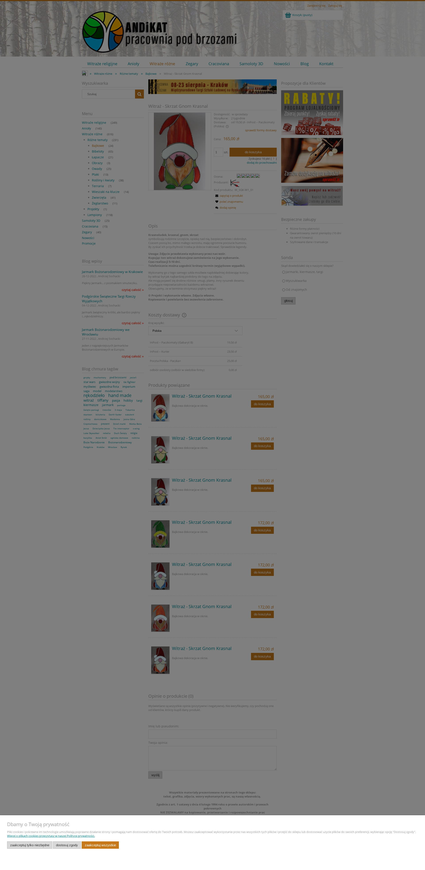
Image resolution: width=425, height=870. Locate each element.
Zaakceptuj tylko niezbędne (29, 845)
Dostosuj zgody (67, 845)
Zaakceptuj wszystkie (100, 845)
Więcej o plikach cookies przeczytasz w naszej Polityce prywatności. (51, 836)
